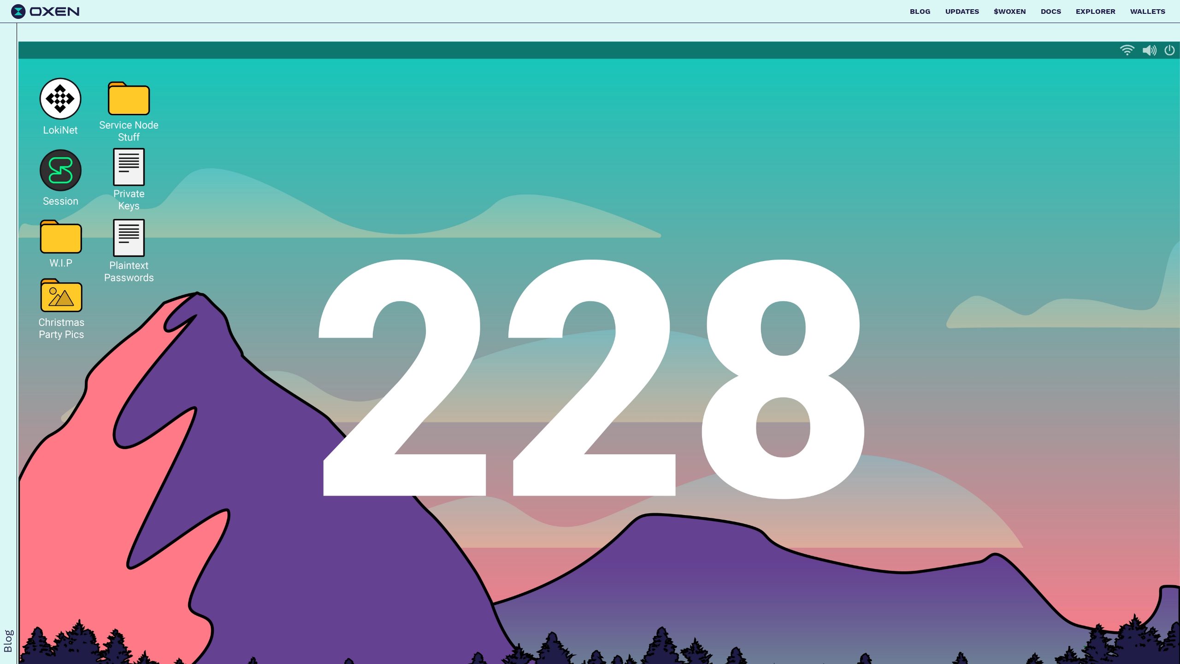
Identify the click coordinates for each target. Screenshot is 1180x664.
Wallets (1147, 11)
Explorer (1095, 11)
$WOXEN (1010, 11)
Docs (1051, 11)
